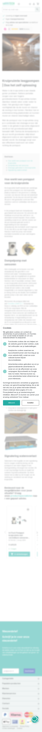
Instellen (30, 403)
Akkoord (11, 403)
